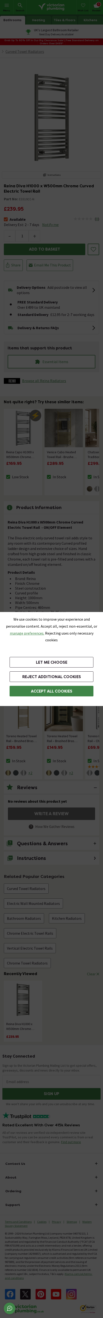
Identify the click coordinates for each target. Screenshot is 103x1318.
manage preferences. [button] (27, 633)
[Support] (9, 1308)
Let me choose (51, 662)
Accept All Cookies (51, 691)
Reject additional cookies (51, 676)
